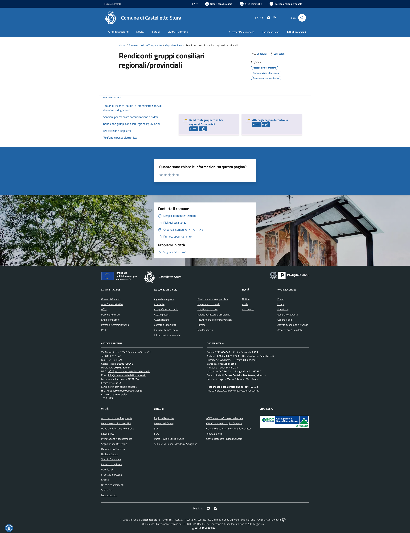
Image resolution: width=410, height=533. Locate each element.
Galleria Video (284, 320)
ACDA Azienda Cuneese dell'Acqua (224, 418)
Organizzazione (173, 45)
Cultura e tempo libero (166, 330)
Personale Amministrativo (115, 325)
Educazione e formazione (167, 335)
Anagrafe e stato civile (166, 309)
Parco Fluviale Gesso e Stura (169, 439)
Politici (104, 330)
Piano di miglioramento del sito (117, 428)
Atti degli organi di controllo (270, 120)
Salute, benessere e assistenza (213, 314)
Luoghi (280, 304)
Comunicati (248, 309)
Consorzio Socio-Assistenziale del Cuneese (228, 428)
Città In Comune (272, 519)
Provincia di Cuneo (163, 423)
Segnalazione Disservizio (114, 444)
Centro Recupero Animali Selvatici (224, 439)
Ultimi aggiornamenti (112, 485)
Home (122, 45)
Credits (105, 480)
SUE (156, 428)
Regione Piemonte (112, 3)
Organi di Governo (110, 299)
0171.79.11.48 (113, 356)
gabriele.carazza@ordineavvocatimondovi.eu (235, 390)
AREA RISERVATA (205, 528)
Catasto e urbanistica (165, 325)
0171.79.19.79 (114, 360)
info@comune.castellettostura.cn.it (127, 375)
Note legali (107, 469)
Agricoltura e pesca (164, 299)
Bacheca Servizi (109, 454)
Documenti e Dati (110, 314)
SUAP (157, 434)
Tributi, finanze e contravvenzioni (214, 320)
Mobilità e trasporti (207, 309)
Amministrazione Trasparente (145, 45)
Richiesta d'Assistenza (113, 449)
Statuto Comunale (111, 459)
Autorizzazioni (161, 320)
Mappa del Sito (109, 495)
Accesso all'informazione (241, 32)
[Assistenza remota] (284, 519)
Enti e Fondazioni (110, 320)
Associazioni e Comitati (289, 330)
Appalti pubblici (162, 314)
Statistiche (107, 490)
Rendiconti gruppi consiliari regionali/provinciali (206, 122)
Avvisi (245, 304)
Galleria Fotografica (287, 314)
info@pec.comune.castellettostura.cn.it (129, 371)
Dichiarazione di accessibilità (116, 423)
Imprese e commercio (208, 304)
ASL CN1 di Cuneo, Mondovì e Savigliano (175, 444)
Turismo (201, 325)
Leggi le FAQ (108, 434)
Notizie (246, 299)
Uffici (104, 309)
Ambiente (159, 304)
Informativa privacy (111, 464)
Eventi (280, 299)
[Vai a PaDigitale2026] (289, 275)
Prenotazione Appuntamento (116, 439)
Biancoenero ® (217, 524)
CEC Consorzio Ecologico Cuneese (224, 423)
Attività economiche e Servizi (292, 325)
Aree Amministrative (112, 304)
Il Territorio (282, 309)
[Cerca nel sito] (302, 18)
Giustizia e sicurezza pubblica (212, 299)
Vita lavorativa (205, 330)
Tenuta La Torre (214, 434)
